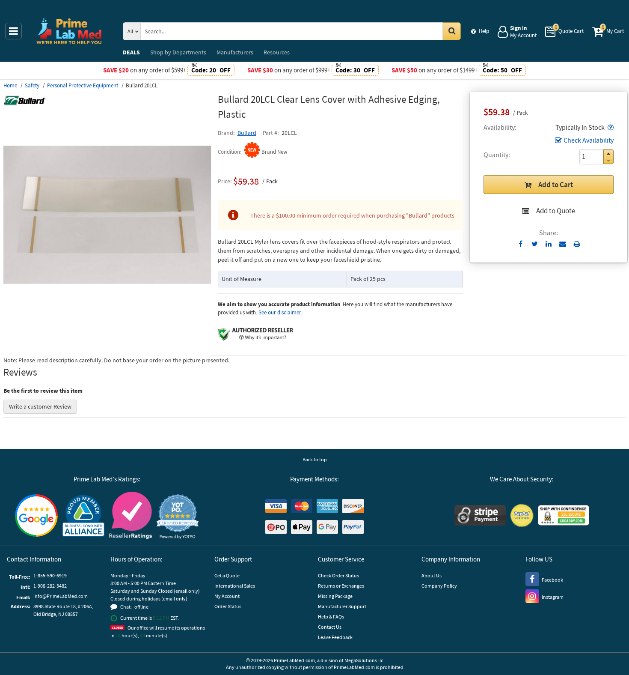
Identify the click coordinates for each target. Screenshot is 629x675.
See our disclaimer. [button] (280, 312)
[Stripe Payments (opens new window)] (480, 516)
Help (484, 31)
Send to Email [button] (563, 244)
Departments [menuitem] (178, 52)
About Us (431, 575)
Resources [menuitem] (277, 52)
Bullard (246, 133)
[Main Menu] (13, 31)
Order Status (227, 606)
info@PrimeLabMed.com (60, 596)
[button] (610, 127)
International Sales (234, 585)
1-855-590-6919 (50, 575)
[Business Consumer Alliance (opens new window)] (83, 516)
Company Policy (439, 585)
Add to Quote (555, 210)
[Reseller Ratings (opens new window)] (130, 517)
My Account (227, 596)
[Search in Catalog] (452, 31)
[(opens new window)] (107, 316)
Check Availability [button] (589, 140)
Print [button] (577, 243)
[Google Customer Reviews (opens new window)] (36, 516)
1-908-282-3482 (50, 585)
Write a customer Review (40, 406)
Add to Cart (555, 184)
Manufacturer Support (342, 606)
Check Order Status (338, 575)
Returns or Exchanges (341, 585)
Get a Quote (227, 575)
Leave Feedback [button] (335, 637)
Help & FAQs (331, 616)
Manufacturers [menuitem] (235, 52)
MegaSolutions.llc (363, 660)
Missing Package (335, 596)
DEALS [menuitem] (131, 52)
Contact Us (329, 627)
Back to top (315, 459)
